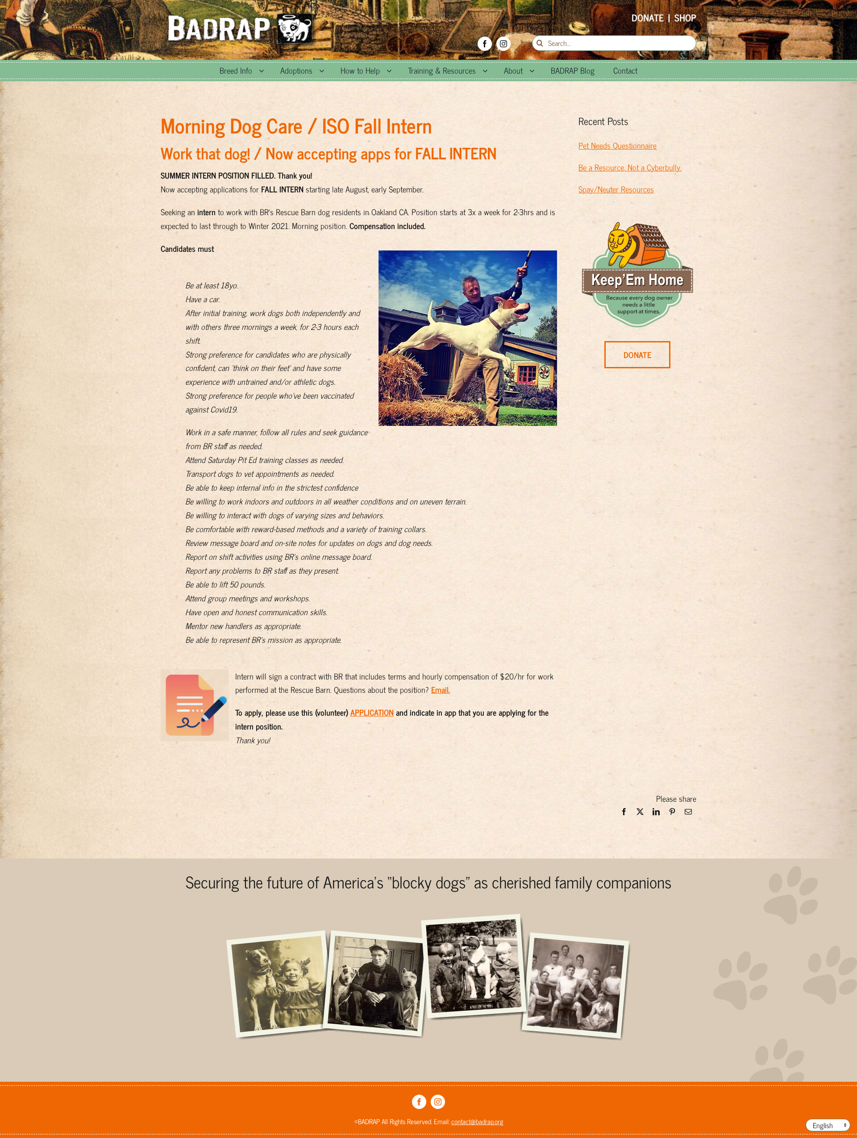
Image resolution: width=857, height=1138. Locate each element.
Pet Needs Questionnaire (617, 145)
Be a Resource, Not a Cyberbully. (630, 167)
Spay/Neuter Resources (616, 189)
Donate (648, 17)
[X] (640, 814)
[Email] (688, 814)
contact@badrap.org (477, 1121)
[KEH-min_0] (637, 226)
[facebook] (485, 44)
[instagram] (503, 44)
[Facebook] (624, 814)
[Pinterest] (672, 814)
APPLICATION (372, 712)
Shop (685, 17)
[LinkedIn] (656, 814)
